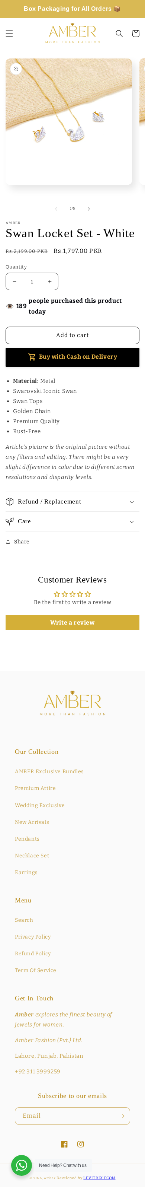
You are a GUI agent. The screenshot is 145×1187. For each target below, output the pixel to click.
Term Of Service (36, 970)
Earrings (26, 872)
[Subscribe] (121, 1116)
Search (24, 920)
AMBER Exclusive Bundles (49, 771)
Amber (50, 1178)
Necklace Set (32, 856)
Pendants (27, 839)
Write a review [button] (72, 622)
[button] (9, 33)
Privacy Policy (33, 937)
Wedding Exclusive (40, 805)
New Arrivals (32, 822)
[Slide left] (56, 209)
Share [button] (22, 542)
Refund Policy (33, 953)
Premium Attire (35, 788)
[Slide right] (89, 209)
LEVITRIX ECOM (99, 1178)
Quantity (16, 267)
